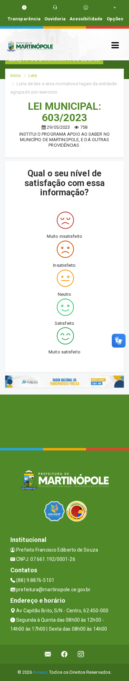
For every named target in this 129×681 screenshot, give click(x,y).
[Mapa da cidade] (64, 420)
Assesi (40, 672)
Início (15, 75)
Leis (33, 75)
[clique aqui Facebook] (64, 654)
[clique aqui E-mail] (48, 654)
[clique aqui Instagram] (81, 654)
